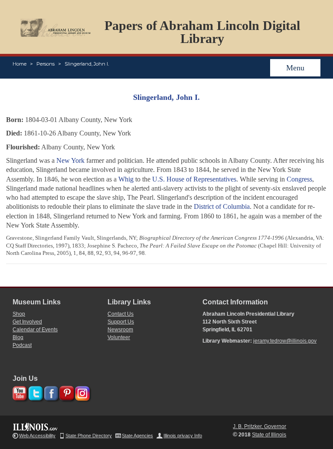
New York (70, 160)
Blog (18, 337)
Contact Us (121, 314)
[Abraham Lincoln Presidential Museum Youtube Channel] (19, 392)
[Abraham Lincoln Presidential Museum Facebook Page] (50, 392)
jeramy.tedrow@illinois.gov (285, 341)
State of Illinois (269, 435)
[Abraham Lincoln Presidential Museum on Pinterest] (65, 392)
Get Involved (27, 322)
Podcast (22, 345)
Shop (19, 314)
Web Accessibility (37, 435)
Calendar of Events (35, 330)
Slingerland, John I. (87, 64)
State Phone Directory (88, 435)
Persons (45, 64)
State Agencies (137, 435)
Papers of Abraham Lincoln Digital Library (202, 32)
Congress (299, 179)
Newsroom (120, 330)
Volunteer (119, 337)
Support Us (121, 322)
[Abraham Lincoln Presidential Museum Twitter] (34, 392)
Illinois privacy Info (182, 435)
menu (295, 67)
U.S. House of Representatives (194, 179)
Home (19, 64)
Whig (126, 179)
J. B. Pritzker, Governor (259, 426)
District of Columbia (222, 206)
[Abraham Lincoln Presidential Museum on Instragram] (81, 392)
